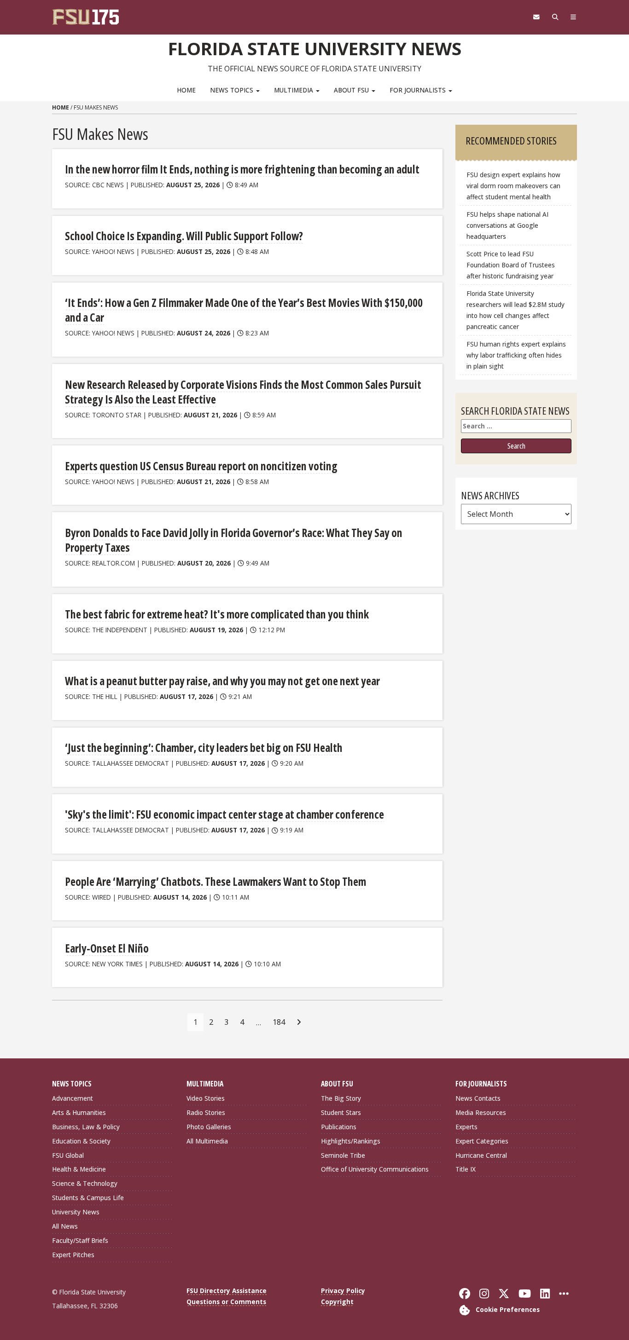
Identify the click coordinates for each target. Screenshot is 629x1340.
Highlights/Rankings (350, 1141)
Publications (338, 1126)
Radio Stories (205, 1112)
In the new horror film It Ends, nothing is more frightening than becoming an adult (242, 169)
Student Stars (341, 1112)
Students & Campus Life (88, 1197)
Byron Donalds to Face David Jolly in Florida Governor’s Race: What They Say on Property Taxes (233, 540)
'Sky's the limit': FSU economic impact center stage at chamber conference (224, 814)
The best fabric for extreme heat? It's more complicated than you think (217, 614)
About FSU (352, 90)
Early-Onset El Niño (107, 948)
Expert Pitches (73, 1254)
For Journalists (419, 90)
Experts (466, 1126)
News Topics (232, 90)
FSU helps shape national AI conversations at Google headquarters (507, 225)
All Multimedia (207, 1141)
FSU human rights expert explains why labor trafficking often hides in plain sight (516, 355)
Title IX (465, 1169)
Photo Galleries (208, 1126)
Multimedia (294, 90)
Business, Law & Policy (86, 1126)
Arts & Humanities (79, 1112)
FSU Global (68, 1155)
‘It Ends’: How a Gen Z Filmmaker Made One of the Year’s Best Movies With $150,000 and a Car (244, 310)
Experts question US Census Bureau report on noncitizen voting (201, 466)
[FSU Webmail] (536, 17)
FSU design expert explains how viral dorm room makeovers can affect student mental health (513, 185)
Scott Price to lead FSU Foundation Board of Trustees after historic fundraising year (510, 264)
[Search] (555, 17)
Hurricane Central (481, 1155)
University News (75, 1211)
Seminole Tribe (343, 1155)
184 (279, 1022)
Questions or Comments (226, 1301)
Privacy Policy (343, 1290)
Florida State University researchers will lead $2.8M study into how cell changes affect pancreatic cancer (515, 310)
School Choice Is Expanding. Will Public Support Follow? (184, 235)
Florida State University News (314, 48)
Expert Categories (481, 1141)
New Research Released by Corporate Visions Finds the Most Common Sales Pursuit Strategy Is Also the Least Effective (243, 392)
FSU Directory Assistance (226, 1290)
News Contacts (478, 1098)
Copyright (337, 1301)
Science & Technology (84, 1183)
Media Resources (480, 1112)
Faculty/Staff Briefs (80, 1240)
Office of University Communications (375, 1169)
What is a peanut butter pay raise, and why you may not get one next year (222, 680)
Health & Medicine (79, 1169)
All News (65, 1226)
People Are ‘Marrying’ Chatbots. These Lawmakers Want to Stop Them (215, 881)
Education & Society (81, 1141)
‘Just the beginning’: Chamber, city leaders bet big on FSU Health (204, 747)
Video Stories (205, 1098)
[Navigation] (573, 17)
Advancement (72, 1098)
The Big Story (341, 1098)
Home (186, 90)
